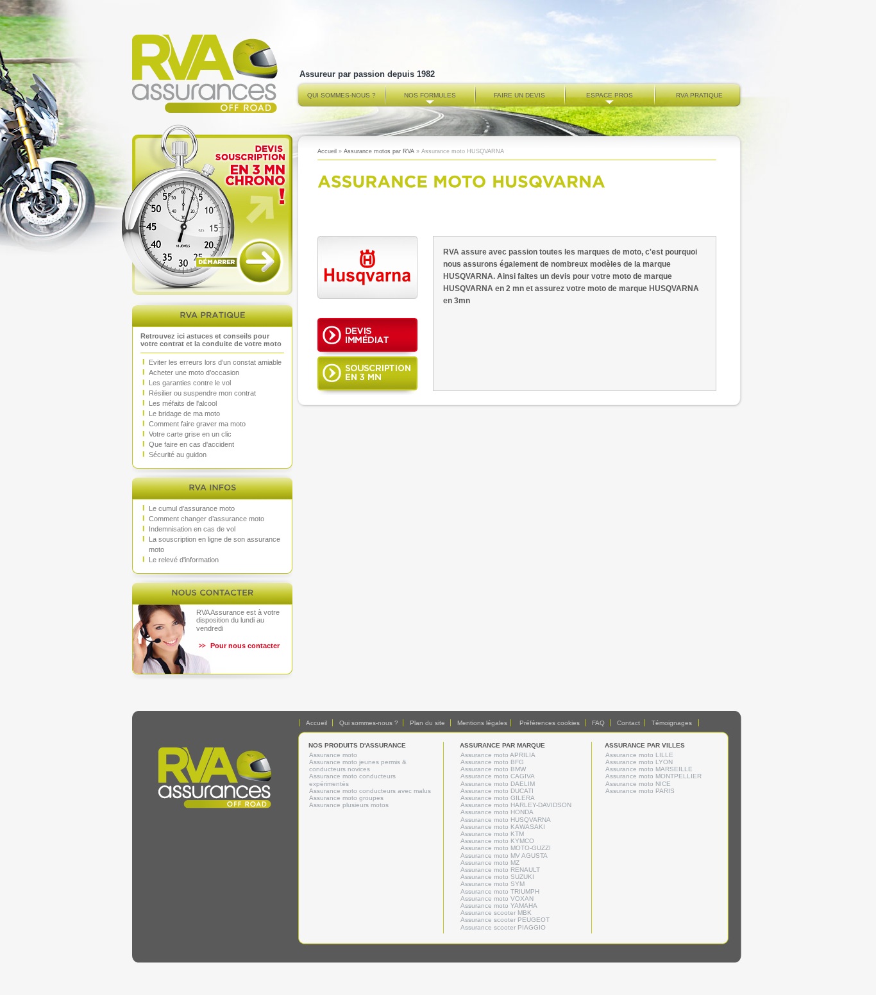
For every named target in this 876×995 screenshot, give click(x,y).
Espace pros (609, 95)
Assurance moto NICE (638, 783)
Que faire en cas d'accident (191, 444)
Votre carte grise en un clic (190, 434)
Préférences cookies (550, 722)
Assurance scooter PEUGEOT (505, 919)
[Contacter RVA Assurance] (212, 592)
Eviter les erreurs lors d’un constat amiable (215, 362)
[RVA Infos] (212, 487)
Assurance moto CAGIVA (497, 776)
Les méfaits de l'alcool (183, 403)
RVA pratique (699, 95)
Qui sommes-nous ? (341, 95)
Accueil (327, 151)
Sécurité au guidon (177, 454)
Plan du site (427, 722)
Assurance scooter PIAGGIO (503, 927)
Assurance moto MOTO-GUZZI (505, 847)
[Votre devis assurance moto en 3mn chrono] (212, 209)
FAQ (598, 722)
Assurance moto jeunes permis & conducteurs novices (358, 765)
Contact (628, 722)
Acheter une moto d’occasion (194, 372)
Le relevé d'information (184, 560)
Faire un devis (519, 95)
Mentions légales (482, 722)
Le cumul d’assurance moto (192, 508)
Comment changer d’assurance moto (206, 519)
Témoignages (672, 722)
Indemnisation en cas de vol (192, 529)
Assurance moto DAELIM (497, 783)
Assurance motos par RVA (379, 151)
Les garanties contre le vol (190, 383)
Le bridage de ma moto (184, 413)
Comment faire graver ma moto (197, 424)
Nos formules (430, 95)
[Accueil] (205, 109)
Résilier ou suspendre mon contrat (202, 393)
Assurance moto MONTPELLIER (653, 776)
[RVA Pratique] (213, 314)
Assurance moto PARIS (640, 790)
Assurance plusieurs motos (349, 804)
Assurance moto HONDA (497, 811)
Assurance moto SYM (492, 883)
